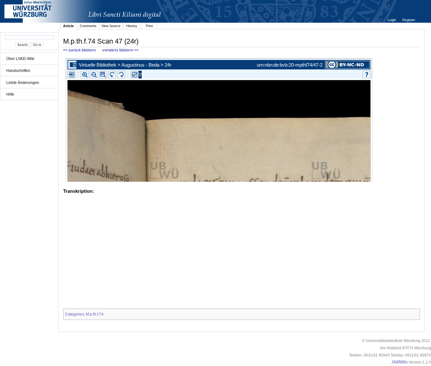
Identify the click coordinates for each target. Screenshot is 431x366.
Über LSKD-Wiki (20, 58)
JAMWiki (399, 362)
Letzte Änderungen (22, 82)
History (131, 26)
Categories (74, 314)
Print (149, 26)
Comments (88, 26)
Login (392, 20)
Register (408, 20)
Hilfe (10, 94)
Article (68, 26)
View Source (111, 26)
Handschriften (18, 70)
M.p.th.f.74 (94, 314)
